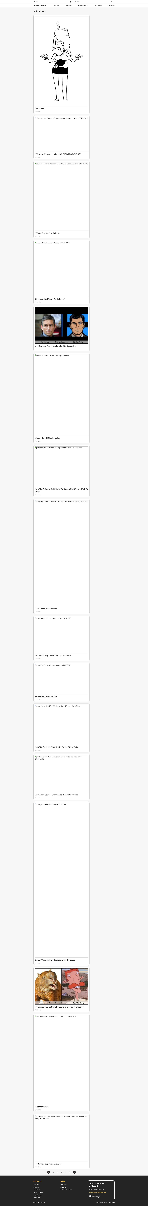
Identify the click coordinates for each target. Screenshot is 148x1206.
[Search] (36, 2)
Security (106, 1202)
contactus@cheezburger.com (97, 1192)
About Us (63, 1187)
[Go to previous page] (48, 1172)
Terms (97, 1202)
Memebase (36, 1189)
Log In (113, 2)
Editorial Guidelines (66, 1189)
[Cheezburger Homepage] (74, 2)
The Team (63, 1184)
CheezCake (36, 1197)
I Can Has (36, 1184)
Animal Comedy (38, 1192)
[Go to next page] (74, 1172)
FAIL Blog (36, 1187)
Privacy (101, 1202)
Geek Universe (37, 1195)
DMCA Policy (112, 1202)
